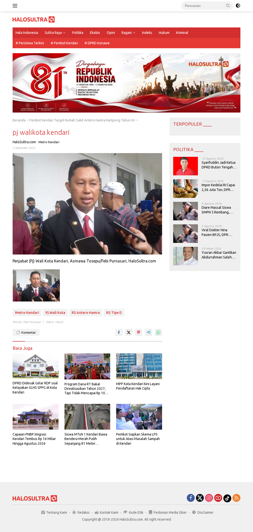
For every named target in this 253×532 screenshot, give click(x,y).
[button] (228, 5)
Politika (77, 33)
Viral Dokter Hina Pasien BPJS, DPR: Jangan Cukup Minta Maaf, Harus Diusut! (217, 232)
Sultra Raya (53, 33)
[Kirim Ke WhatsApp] (158, 332)
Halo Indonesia (27, 33)
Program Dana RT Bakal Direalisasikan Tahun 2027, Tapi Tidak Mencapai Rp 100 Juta (85, 388)
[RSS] (236, 498)
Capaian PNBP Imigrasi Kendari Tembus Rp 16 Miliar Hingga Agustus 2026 (34, 438)
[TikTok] (227, 498)
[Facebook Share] (119, 332)
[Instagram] (209, 498)
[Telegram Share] (148, 332)
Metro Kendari (49, 142)
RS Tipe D (114, 313)
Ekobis (95, 33)
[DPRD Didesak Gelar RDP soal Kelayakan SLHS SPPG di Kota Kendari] (36, 365)
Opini (111, 33)
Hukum (164, 33)
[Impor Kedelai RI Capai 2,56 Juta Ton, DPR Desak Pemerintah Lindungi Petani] (185, 188)
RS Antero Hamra (86, 313)
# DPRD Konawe (97, 43)
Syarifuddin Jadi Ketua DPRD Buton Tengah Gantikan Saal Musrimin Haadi (218, 165)
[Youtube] (218, 498)
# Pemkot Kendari (64, 43)
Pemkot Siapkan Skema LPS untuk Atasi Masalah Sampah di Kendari (138, 438)
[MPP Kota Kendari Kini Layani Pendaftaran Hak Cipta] (139, 366)
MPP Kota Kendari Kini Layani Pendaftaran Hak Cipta (138, 386)
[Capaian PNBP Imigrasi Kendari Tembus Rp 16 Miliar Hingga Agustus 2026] (36, 417)
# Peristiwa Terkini (30, 43)
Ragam (127, 33)
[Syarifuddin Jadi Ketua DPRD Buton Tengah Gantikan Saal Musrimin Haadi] (185, 166)
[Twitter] (200, 498)
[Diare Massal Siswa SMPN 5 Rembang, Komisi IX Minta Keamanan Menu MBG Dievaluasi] (185, 211)
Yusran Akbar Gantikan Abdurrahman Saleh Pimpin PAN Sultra (219, 255)
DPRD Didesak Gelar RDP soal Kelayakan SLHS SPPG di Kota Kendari (35, 387)
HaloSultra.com (24, 142)
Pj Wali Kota (55, 313)
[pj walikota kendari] (36, 285)
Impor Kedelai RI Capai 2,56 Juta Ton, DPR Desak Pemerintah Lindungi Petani (218, 187)
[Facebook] (191, 498)
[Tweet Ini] (128, 332)
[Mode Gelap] (237, 5)
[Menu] (16, 5)
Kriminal (182, 33)
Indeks (147, 33)
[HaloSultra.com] (34, 19)
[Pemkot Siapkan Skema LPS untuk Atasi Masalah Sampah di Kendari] (139, 417)
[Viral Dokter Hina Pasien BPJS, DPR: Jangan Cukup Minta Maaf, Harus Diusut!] (185, 233)
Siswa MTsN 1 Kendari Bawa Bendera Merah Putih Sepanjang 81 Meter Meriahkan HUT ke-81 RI (85, 439)
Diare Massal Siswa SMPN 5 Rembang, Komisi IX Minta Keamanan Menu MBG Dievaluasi (218, 210)
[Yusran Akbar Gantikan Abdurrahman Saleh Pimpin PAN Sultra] (185, 256)
